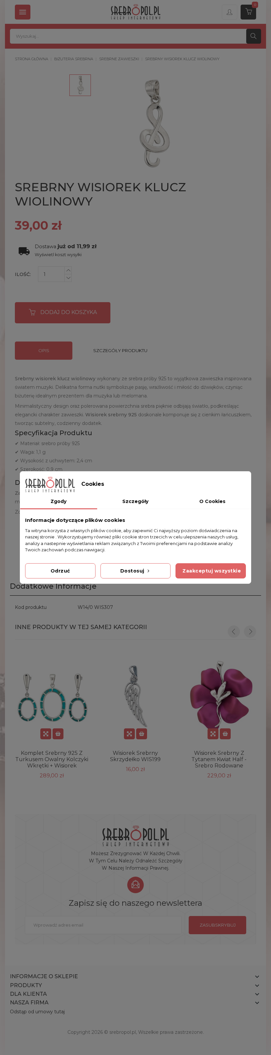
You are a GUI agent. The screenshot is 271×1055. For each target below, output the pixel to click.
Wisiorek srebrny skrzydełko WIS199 (135, 756)
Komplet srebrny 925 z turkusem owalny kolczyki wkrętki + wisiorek (51, 759)
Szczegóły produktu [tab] (120, 350)
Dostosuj (133, 571)
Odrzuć (60, 571)
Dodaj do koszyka (68, 312)
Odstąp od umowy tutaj (37, 1012)
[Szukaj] (253, 36)
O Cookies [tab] (212, 501)
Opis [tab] (43, 350)
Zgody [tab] (58, 501)
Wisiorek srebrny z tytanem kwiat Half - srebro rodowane (219, 759)
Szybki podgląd (45, 733)
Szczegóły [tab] (135, 501)
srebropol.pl (122, 1032)
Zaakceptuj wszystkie (211, 571)
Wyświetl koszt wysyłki (58, 254)
